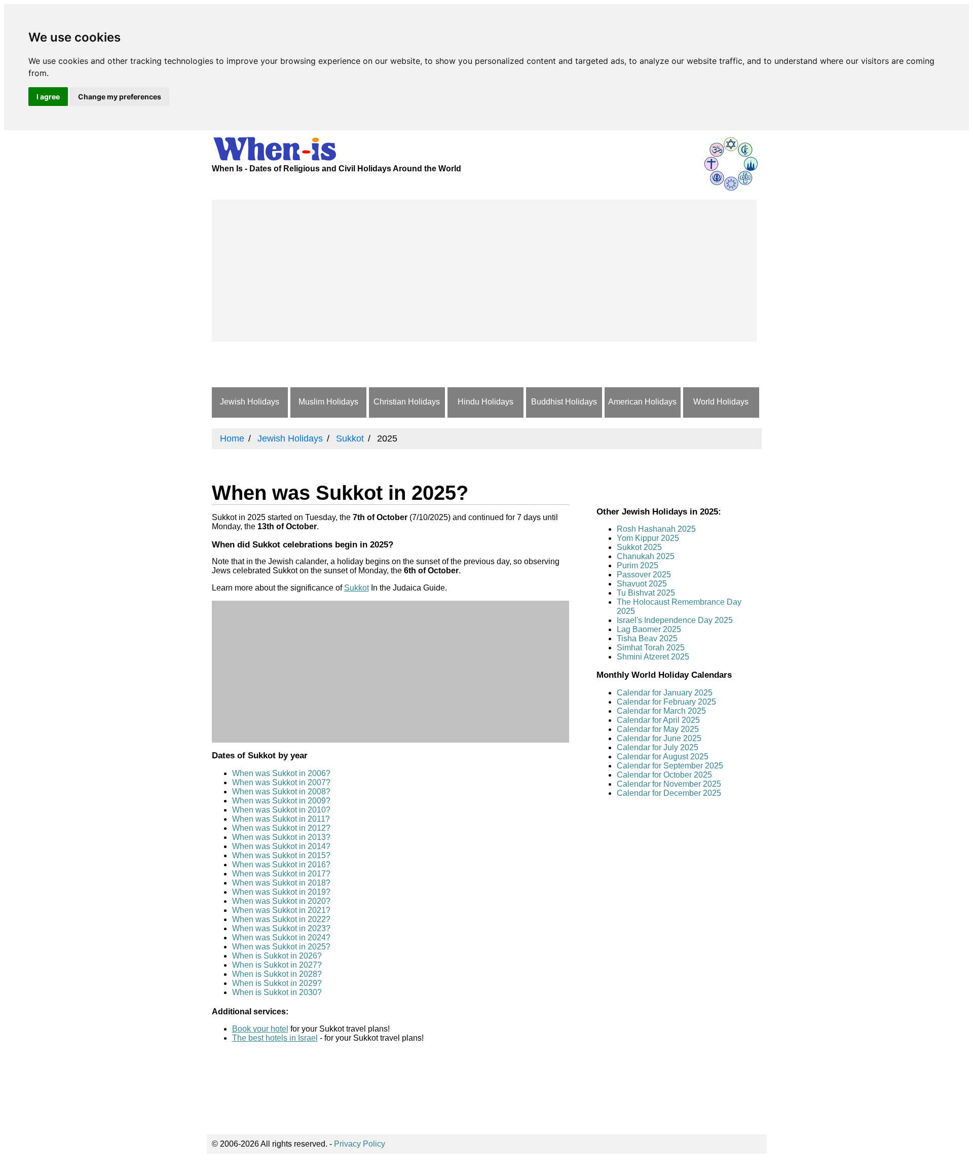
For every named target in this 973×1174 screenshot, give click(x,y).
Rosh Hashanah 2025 (656, 529)
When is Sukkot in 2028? (277, 974)
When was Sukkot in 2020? (281, 901)
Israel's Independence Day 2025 (675, 620)
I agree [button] (48, 96)
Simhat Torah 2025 (651, 647)
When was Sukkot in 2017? (281, 873)
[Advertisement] (484, 271)
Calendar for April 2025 (658, 720)
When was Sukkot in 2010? (281, 809)
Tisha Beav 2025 (647, 638)
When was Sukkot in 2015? (281, 855)
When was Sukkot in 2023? (281, 928)
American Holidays (642, 401)
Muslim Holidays (328, 401)
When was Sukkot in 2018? (281, 882)
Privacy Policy (359, 1144)
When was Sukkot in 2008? (281, 791)
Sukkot (356, 587)
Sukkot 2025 (639, 547)
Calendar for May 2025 (658, 729)
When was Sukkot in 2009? (281, 800)
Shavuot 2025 (642, 583)
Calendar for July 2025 (657, 747)
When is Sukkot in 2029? (277, 983)
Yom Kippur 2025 (648, 538)
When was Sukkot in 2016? (281, 864)
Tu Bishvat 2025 (646, 593)
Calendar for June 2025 (659, 738)
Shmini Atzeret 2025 (653, 656)
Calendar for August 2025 (662, 756)
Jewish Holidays (249, 401)
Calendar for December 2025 (669, 793)
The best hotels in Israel (275, 1038)
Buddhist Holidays (564, 401)
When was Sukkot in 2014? (281, 846)
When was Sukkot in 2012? (281, 828)
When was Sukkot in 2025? (281, 946)
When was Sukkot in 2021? (281, 910)
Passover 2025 (644, 574)
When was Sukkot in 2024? (281, 937)
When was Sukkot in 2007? (281, 782)
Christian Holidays (406, 401)
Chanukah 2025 (646, 556)
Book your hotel (260, 1028)
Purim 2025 (637, 565)
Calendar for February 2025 (666, 702)
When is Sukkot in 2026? (277, 955)
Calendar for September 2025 (670, 765)
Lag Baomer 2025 (649, 629)
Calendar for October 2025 (664, 775)
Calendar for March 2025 (661, 711)
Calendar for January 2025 (665, 692)
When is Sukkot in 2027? (277, 965)
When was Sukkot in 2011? (281, 819)
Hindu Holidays (485, 401)
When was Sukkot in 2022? (281, 919)
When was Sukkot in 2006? (281, 773)
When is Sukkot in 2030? (277, 992)
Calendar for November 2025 (669, 784)
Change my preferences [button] (119, 96)
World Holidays (721, 401)
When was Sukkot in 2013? (281, 837)
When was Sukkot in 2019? (281, 892)
